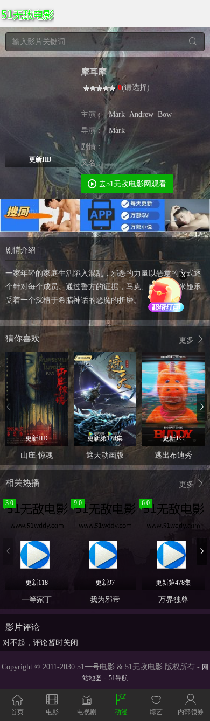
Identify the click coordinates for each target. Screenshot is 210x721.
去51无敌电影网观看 (131, 184)
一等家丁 (37, 600)
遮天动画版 (105, 455)
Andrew (141, 114)
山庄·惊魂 (36, 455)
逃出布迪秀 (173, 455)
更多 (187, 340)
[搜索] (192, 41)
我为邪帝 (105, 600)
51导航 (118, 678)
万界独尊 (173, 600)
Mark (117, 114)
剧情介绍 (20, 250)
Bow (165, 114)
